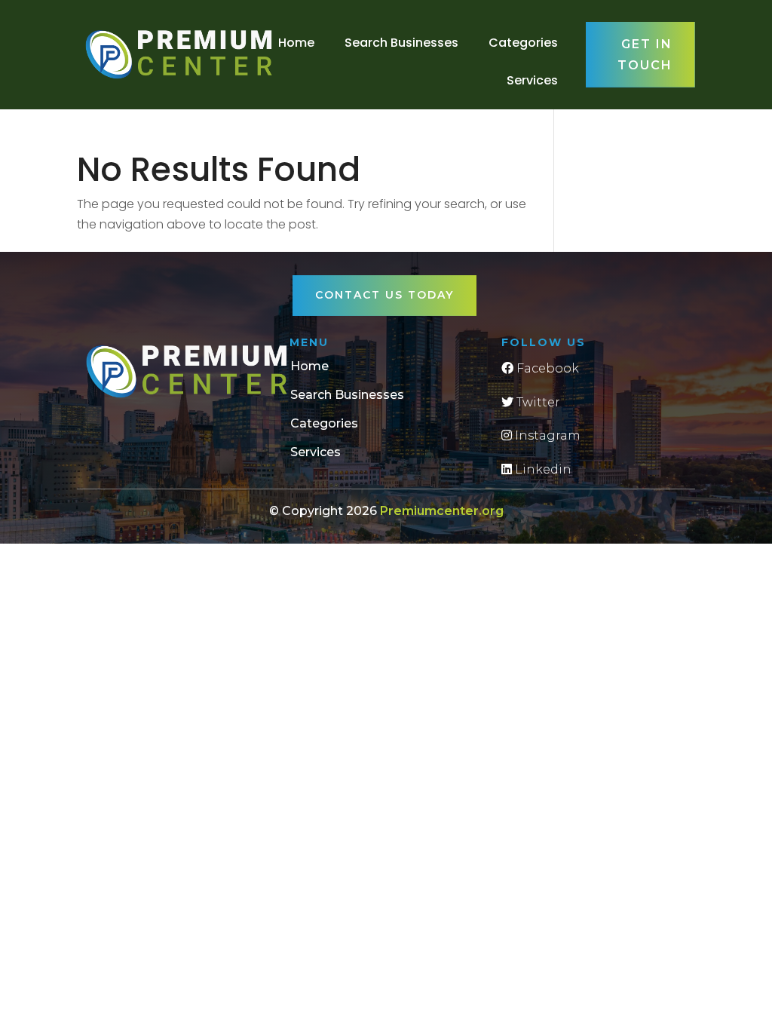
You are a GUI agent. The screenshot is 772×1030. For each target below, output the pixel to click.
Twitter (536, 402)
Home (296, 42)
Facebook (546, 368)
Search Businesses (401, 42)
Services (532, 80)
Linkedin (541, 469)
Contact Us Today (384, 295)
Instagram (546, 435)
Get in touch (644, 54)
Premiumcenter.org (442, 511)
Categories (523, 42)
